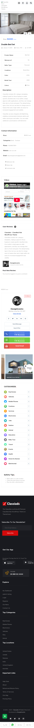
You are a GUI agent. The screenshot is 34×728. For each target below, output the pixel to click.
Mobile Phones (7, 624)
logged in (13, 274)
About (5, 685)
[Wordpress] (19, 718)
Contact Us (6, 608)
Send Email (20, 346)
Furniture (17, 140)
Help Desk (6, 681)
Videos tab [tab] (9, 165)
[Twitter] (15, 718)
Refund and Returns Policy (11, 688)
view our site (12, 150)
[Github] (23, 718)
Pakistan (5, 658)
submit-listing (7, 594)
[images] (17, 23)
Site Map (5, 695)
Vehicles (5, 631)
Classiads (16, 710)
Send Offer (17, 328)
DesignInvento (21, 712)
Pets (4, 635)
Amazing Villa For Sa (9, 377)
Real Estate (6, 621)
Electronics (6, 628)
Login (4, 597)
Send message (17, 324)
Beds (12, 140)
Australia (5, 668)
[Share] (29, 34)
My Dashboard (7, 591)
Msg (21, 725)
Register (5, 601)
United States (7, 651)
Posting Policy (7, 699)
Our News (6, 604)
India (4, 661)
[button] (30, 16)
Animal (5, 638)
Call (6, 725)
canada (5, 654)
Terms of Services (8, 692)
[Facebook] (10, 718)
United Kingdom (8, 665)
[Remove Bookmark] (25, 34)
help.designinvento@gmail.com (16, 155)
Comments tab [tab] (10, 168)
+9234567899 (12, 145)
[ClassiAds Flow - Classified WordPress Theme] (5, 5)
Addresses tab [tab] (10, 162)
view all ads (17, 314)
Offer (29, 725)
